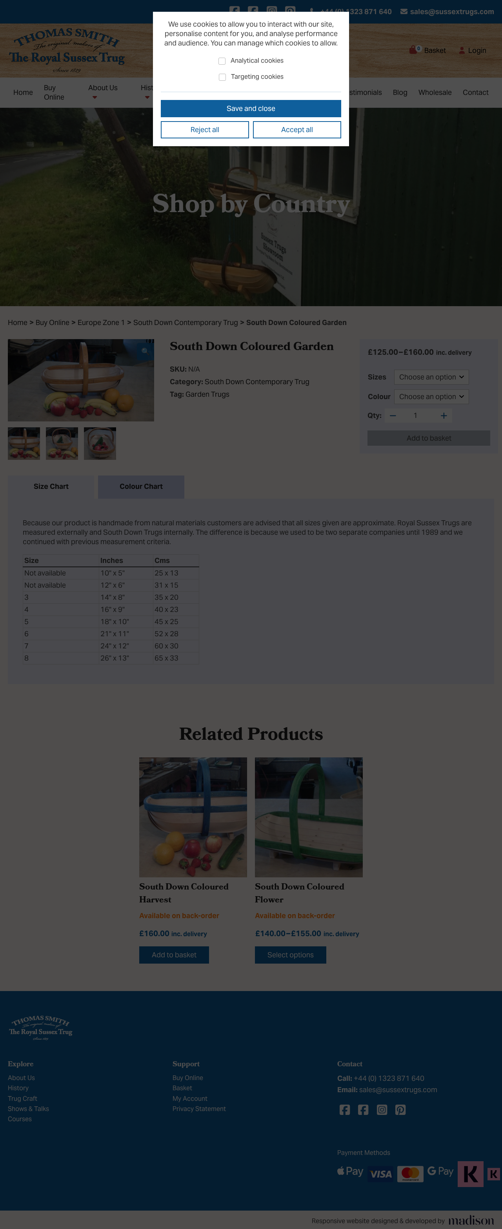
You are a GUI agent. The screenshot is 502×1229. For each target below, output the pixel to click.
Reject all (205, 129)
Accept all (297, 129)
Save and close (251, 108)
